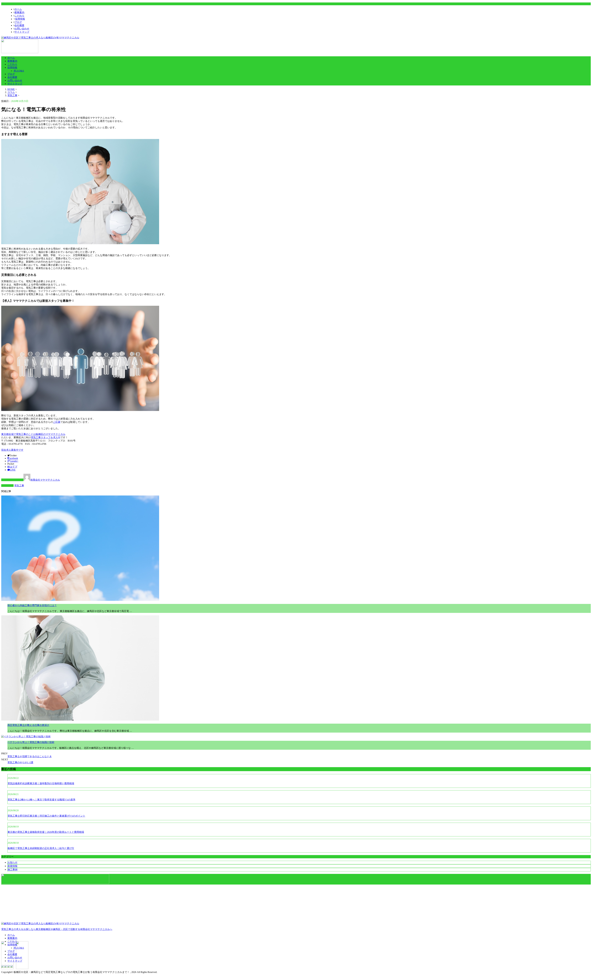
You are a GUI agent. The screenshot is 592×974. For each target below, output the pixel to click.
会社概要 (19, 25)
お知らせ (12, 862)
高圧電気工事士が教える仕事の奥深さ (28, 725)
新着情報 (12, 866)
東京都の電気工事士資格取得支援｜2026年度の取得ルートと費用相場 (46, 832)
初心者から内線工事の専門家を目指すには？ (32, 605)
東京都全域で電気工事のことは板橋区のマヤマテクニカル (33, 434)
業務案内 (19, 12)
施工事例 (12, 869)
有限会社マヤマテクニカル (45, 480)
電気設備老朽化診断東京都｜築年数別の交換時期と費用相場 (41, 783)
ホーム (18, 9)
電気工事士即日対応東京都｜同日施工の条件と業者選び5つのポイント (46, 815)
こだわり (19, 15)
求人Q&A (19, 70)
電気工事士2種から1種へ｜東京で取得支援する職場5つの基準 (41, 799)
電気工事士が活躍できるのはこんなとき (29, 756)
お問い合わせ (21, 28)
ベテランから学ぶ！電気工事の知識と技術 (30, 742)
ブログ (18, 22)
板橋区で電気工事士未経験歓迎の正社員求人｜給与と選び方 (41, 848)
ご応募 (56, 422)
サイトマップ (21, 32)
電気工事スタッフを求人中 (45, 437)
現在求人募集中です (12, 450)
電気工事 (12, 95)
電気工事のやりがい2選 (20, 762)
